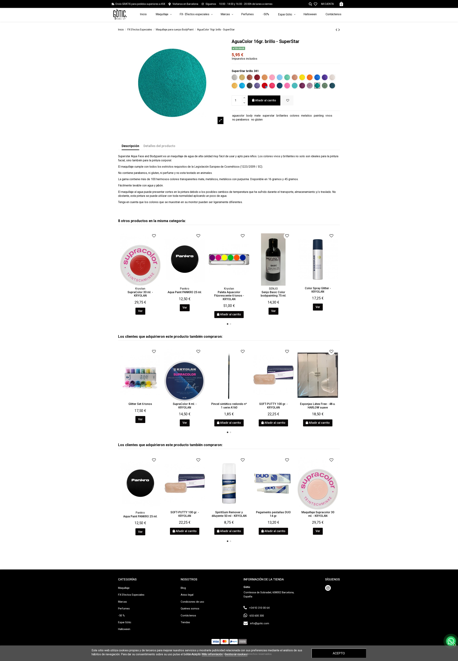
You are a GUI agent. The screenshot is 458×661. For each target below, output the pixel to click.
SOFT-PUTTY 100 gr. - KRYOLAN (273, 405)
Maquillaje (124, 588)
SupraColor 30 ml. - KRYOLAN (140, 293)
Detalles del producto (159, 146)
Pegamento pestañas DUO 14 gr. (273, 514)
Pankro (184, 288)
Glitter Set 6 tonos (140, 404)
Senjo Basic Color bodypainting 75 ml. (273, 293)
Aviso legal (187, 594)
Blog (183, 588)
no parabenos (240, 119)
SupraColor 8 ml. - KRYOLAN (185, 405)
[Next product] (339, 29)
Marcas (122, 601)
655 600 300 (257, 615)
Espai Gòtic (124, 622)
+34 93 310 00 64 (259, 607)
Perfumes (124, 608)
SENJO (273, 288)
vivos (328, 115)
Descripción (130, 146)
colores (294, 115)
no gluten (257, 119)
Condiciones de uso (192, 601)
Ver (140, 311)
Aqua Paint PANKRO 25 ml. (185, 292)
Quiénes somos (190, 608)
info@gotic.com (259, 623)
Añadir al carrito (265, 100)
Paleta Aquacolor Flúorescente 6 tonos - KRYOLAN (229, 295)
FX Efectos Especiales (131, 594)
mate (257, 115)
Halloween (124, 629)
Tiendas (185, 622)
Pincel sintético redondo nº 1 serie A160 (229, 405)
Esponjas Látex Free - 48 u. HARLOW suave (317, 405)
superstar (268, 115)
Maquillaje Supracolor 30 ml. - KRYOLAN (317, 514)
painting (319, 115)
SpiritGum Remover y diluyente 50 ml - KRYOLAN (229, 514)
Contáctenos (188, 615)
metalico (306, 115)
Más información (212, 654)
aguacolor (238, 115)
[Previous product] (337, 29)
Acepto (339, 653)
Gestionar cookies (236, 654)
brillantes (282, 115)
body (249, 115)
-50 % (121, 615)
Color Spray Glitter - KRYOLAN (318, 290)
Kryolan (140, 288)
